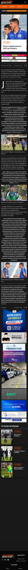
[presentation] (24, 6)
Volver (4, 307)
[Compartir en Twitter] (26, 65)
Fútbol (5, 6)
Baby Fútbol (21, 6)
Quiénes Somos (21, 558)
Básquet (12, 6)
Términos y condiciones (21, 560)
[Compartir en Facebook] (24, 65)
